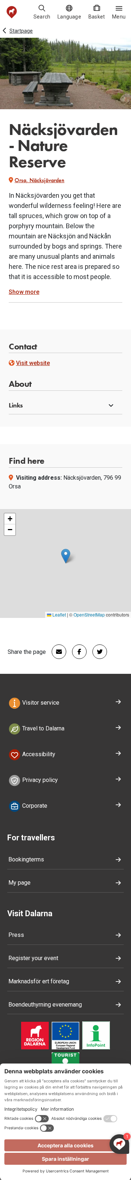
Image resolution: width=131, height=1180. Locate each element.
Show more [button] (24, 291)
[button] (65, 406)
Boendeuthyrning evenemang (45, 1004)
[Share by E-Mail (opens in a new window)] (56, 651)
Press (16, 934)
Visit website (33, 363)
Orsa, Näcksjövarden (39, 180)
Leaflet (58, 614)
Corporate (34, 805)
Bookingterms (26, 859)
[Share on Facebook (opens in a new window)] (76, 651)
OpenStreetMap (89, 614)
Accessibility (38, 754)
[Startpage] (12, 12)
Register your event (33, 958)
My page (19, 882)
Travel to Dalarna (42, 728)
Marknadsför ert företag (38, 981)
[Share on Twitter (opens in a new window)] (97, 651)
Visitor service (40, 703)
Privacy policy (39, 780)
